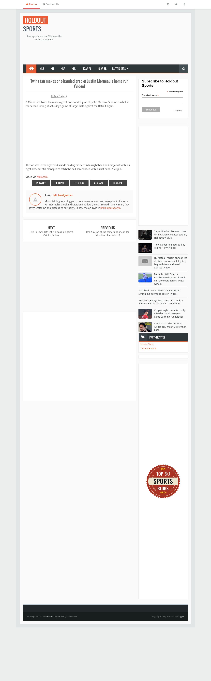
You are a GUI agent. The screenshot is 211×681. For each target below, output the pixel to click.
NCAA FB (86, 69)
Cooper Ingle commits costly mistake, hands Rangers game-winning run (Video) (169, 313)
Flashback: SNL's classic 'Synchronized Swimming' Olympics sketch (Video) (159, 292)
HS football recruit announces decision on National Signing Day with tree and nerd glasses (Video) (170, 262)
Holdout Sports (53, 616)
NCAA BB (102, 69)
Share (61, 183)
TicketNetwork (148, 348)
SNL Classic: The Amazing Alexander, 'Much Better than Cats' (170, 326)
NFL (52, 69)
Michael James (63, 195)
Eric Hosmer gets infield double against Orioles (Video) (51, 233)
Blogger (180, 616)
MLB (42, 69)
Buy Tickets (119, 69)
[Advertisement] (128, 39)
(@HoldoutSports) (110, 207)
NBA (63, 69)
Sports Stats (146, 344)
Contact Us (52, 4)
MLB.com (42, 176)
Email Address (150, 95)
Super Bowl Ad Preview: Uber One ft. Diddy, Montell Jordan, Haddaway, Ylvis (170, 234)
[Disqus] (80, 356)
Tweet (42, 183)
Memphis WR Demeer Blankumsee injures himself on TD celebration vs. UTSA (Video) (169, 279)
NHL (74, 69)
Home (33, 4)
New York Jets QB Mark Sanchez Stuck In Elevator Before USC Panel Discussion (160, 302)
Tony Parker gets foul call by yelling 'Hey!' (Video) (169, 246)
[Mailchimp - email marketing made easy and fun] (178, 110)
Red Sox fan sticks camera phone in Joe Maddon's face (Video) (107, 233)
